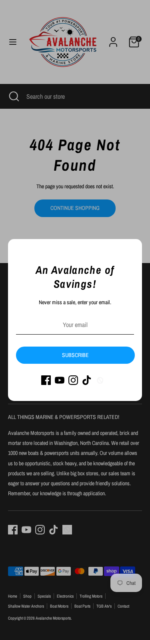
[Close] (131, 249)
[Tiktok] (87, 380)
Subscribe (75, 355)
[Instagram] (73, 380)
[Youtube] (59, 380)
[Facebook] (46, 380)
